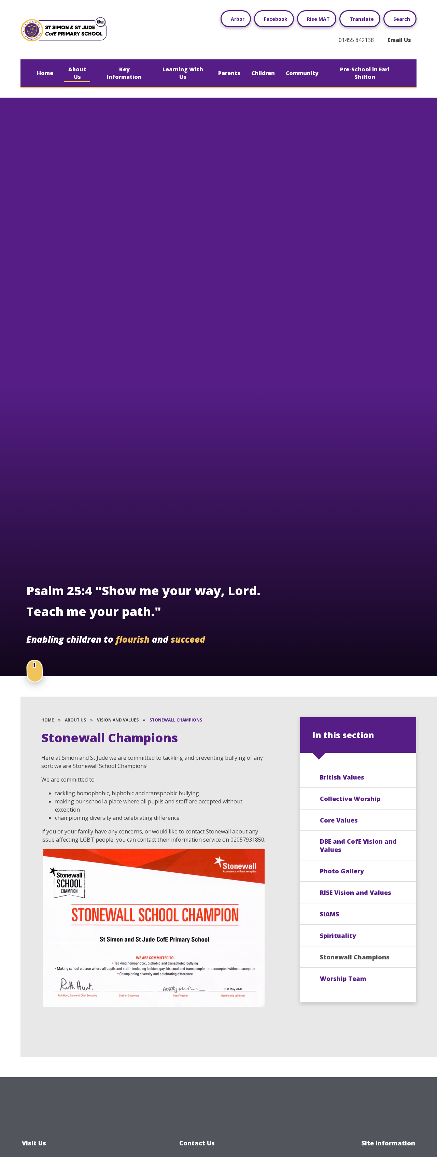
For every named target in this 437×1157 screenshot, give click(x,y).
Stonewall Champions (176, 720)
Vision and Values (118, 720)
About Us (75, 720)
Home (47, 720)
